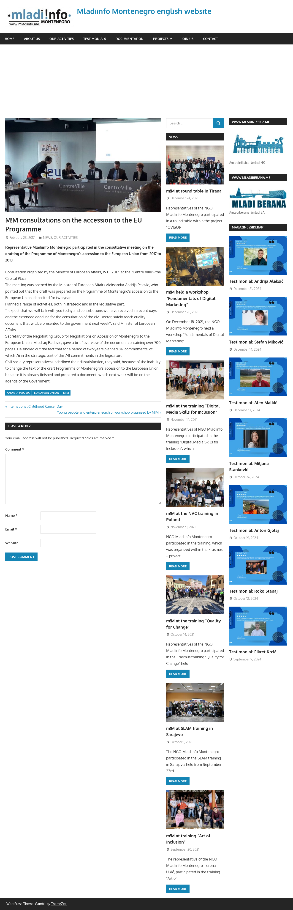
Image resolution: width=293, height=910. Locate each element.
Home (9, 39)
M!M (66, 392)
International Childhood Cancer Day (34, 406)
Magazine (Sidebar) (248, 227)
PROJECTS (160, 39)
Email (11, 529)
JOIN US (187, 39)
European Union (46, 392)
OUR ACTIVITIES (61, 39)
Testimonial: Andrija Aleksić (256, 281)
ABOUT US (32, 39)
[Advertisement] (149, 84)
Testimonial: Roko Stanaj (253, 591)
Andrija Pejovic (18, 392)
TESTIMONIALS (94, 39)
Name (11, 515)
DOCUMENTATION (130, 39)
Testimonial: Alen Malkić (253, 402)
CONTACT (210, 39)
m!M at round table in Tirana (194, 190)
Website (11, 543)
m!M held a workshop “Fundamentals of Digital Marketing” (190, 298)
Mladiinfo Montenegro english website (144, 11)
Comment (14, 449)
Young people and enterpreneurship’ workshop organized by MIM (108, 412)
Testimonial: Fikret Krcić (252, 651)
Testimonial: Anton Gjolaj (254, 530)
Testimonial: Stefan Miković (256, 341)
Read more (178, 237)
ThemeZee (59, 904)
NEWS (47, 237)
